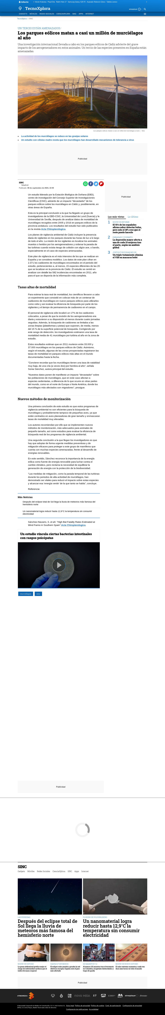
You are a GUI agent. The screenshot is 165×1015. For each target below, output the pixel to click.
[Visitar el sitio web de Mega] (86, 996)
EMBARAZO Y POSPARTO (123, 237)
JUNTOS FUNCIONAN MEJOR (124, 252)
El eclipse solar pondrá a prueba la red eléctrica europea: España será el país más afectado (65, 969)
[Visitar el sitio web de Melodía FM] (120, 996)
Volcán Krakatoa (40, 2)
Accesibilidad (93, 1009)
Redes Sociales (46, 14)
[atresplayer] (134, 9)
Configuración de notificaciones (77, 1009)
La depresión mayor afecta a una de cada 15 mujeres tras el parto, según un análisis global (127, 243)
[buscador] (144, 9)
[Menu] (144, 14)
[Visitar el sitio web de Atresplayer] (132, 996)
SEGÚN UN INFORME (121, 222)
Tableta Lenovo (112, 2)
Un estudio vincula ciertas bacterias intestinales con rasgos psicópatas (56, 536)
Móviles (33, 14)
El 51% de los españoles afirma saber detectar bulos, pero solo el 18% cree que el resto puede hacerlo (127, 228)
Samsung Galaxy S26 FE (77, 2)
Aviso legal (70, 1006)
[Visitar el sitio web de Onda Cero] (103, 996)
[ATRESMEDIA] (25, 995)
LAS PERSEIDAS (24, 917)
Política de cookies (97, 1006)
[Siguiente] (146, 2)
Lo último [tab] (133, 216)
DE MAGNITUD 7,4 (90, 964)
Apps (81, 14)
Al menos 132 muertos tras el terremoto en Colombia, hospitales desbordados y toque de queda (98, 969)
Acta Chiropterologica (73, 525)
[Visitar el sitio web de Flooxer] (143, 996)
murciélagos (25, 593)
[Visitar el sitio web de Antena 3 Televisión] (53, 996)
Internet (90, 14)
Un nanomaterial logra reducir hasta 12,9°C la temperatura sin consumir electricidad (111, 928)
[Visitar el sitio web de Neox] (69, 996)
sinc (38, 593)
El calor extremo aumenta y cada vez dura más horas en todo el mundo (130, 968)
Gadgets (23, 14)
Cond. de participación (113, 1006)
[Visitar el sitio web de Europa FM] (111, 996)
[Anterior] (33, 2)
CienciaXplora (63, 14)
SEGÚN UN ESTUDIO (26, 964)
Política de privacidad (82, 1006)
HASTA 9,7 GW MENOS (59, 964)
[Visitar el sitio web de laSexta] (61, 996)
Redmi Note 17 (61, 2)
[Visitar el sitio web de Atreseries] (95, 996)
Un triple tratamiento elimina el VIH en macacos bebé (128, 256)
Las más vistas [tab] (116, 216)
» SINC (30, 19)
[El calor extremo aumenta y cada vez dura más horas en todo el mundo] (131, 953)
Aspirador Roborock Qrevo (96, 2)
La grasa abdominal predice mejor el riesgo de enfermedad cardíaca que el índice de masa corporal (32, 969)
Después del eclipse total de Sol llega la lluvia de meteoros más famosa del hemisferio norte (47, 928)
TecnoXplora (22, 19)
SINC (74, 14)
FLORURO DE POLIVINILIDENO (95, 917)
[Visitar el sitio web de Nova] (78, 996)
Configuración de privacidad (132, 1006)
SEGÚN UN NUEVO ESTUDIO (127, 964)
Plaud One (51, 2)
